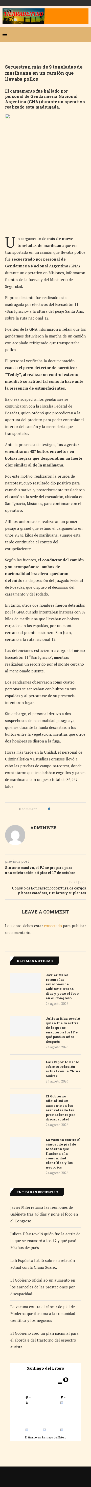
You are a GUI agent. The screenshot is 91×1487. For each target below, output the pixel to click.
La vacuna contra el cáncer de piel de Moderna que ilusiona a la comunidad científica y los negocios (63, 1153)
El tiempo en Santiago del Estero (45, 1437)
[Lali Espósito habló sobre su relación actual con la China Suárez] (25, 1070)
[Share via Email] (72, 808)
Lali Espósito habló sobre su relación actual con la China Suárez (63, 1069)
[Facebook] (53, 34)
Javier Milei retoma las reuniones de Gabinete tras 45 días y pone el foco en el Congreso (62, 986)
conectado (53, 925)
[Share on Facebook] (58, 808)
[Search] (85, 34)
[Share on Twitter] (62, 808)
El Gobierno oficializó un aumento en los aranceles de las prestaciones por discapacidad (60, 1107)
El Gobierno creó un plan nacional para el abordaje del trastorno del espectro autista (44, 1340)
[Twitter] (61, 34)
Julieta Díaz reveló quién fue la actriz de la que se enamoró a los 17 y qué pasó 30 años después (63, 1030)
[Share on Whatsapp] (67, 808)
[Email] (77, 34)
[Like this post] (52, 808)
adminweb (43, 827)
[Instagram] (69, 34)
